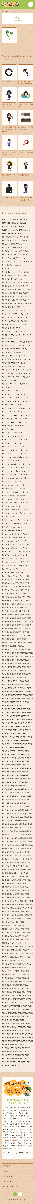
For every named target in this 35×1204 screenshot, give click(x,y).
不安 (16, 583)
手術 (27, 751)
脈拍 (16, 946)
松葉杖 (27, 799)
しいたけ (24, 384)
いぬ (27, 251)
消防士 (22, 845)
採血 (29, 761)
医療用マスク (7, 649)
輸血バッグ (7, 1006)
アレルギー (21, 244)
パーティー (28, 464)
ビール (5, 499)
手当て (21, 751)
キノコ (18, 331)
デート (5, 436)
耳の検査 (18, 932)
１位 (9, 219)
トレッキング (7, 453)
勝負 (19, 639)
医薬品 (21, 649)
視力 (19, 978)
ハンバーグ (18, 492)
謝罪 (27, 988)
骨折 (27, 1058)
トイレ (12, 447)
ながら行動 (15, 457)
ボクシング (7, 537)
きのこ (24, 331)
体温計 (27, 607)
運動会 (5, 1013)
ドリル (26, 447)
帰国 (19, 712)
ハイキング (26, 467)
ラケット (24, 555)
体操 (14, 607)
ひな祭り (25, 502)
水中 (25, 824)
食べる (15, 1048)
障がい (25, 1034)
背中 (21, 943)
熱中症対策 (13, 866)
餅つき (28, 1055)
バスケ (13, 474)
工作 (4, 712)
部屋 (4, 1020)
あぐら (5, 240)
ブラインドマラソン (10, 520)
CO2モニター (23, 223)
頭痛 (31, 1041)
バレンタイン (25, 481)
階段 (19, 1034)
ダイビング (25, 422)
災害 (4, 855)
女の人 (5, 684)
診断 (21, 985)
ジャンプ (22, 394)
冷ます (5, 628)
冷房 (4, 632)
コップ (21, 359)
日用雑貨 (6, 789)
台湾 (4, 660)
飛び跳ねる (7, 1048)
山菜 (11, 709)
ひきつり (13, 499)
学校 (29, 688)
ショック (14, 398)
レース (19, 569)
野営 (23, 1023)
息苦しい (6, 737)
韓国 (16, 1041)
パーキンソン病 (8, 464)
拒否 (9, 758)
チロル (24, 433)
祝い (26, 901)
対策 (31, 698)
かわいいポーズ (8, 331)
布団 (9, 712)
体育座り (11, 611)
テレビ (5, 443)
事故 (17, 593)
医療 (30, 642)
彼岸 (30, 723)
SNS (4, 233)
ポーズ (13, 534)
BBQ (9, 223)
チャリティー (17, 429)
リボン (5, 565)
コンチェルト (7, 370)
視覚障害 (14, 981)
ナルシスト (25, 457)
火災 (24, 852)
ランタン (6, 558)
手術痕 (5, 754)
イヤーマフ (15, 254)
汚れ (29, 827)
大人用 (5, 681)
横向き (15, 810)
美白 (17, 929)
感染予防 (11, 744)
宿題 (9, 698)
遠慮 (31, 1013)
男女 (27, 876)
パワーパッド (17, 485)
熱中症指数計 (24, 866)
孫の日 (18, 691)
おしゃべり (21, 279)
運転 (11, 1013)
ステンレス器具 (16, 408)
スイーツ (19, 401)
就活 (4, 705)
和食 (11, 667)
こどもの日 (7, 363)
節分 (22, 911)
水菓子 (5, 827)
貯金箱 (5, 995)
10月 (4, 219)
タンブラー (7, 429)
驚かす (17, 1058)
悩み (25, 737)
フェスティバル (26, 513)
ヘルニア (6, 534)
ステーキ (16, 405)
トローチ (17, 453)
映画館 (18, 789)
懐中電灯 (6, 747)
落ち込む (13, 964)
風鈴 (22, 1044)
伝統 (9, 607)
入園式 (19, 621)
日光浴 (19, 782)
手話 (11, 754)
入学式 (25, 621)
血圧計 (13, 974)
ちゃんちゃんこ (8, 433)
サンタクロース (21, 380)
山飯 (21, 709)
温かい (12, 848)
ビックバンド (7, 502)
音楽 (21, 1041)
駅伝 (4, 1058)
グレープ (21, 349)
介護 (4, 600)
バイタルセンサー (9, 471)
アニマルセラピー (21, 240)
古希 (31, 656)
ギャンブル (7, 342)
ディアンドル (20, 436)
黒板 (18, 1065)
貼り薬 (18, 995)
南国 (31, 653)
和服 (29, 663)
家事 (21, 695)
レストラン (7, 576)
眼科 (4, 897)
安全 (24, 691)
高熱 (21, 1062)
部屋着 (10, 1020)
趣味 (16, 999)
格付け (27, 803)
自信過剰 (19, 950)
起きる (5, 999)
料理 (26, 775)
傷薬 (8, 621)
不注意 (22, 583)
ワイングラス (20, 579)
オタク (13, 282)
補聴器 (5, 978)
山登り (5, 709)
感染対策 (19, 744)
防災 (9, 1034)
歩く (4, 817)
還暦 (27, 1016)
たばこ (5, 426)
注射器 (28, 834)
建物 (31, 719)
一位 (29, 579)
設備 (16, 985)
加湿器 (15, 635)
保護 (22, 614)
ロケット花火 (25, 576)
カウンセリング (8, 310)
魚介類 (5, 1065)
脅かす (10, 946)
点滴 (29, 855)
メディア (19, 548)
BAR (4, 223)
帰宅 (24, 712)
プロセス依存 (17, 527)
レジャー (20, 572)
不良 (15, 586)
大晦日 (17, 681)
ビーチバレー (14, 495)
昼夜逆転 (6, 793)
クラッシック (7, 345)
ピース (26, 492)
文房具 (20, 775)
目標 (4, 894)
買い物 (12, 995)
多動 (21, 677)
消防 (16, 845)
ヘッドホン (26, 530)
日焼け (5, 786)
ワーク (5, 579)
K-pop (18, 226)
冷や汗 (28, 628)
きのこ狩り (7, 335)
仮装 (4, 604)
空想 (11, 908)
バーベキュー (15, 467)
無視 (30, 859)
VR (9, 233)
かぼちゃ (25, 321)
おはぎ (29, 282)
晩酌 (27, 793)
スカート (27, 401)
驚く (22, 1058)
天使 (22, 681)
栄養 (18, 803)
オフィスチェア (16, 286)
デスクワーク (15, 440)
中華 (11, 590)
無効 (25, 859)
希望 (14, 712)
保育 (11, 614)
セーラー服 (26, 415)
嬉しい (5, 688)
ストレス (6, 412)
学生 (4, 691)
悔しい (13, 737)
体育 (4, 611)
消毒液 (5, 845)
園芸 (9, 674)
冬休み (29, 625)
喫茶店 (5, 670)
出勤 (16, 632)
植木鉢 (22, 806)
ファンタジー (14, 513)
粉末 (9, 915)
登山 (12, 887)
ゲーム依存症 (14, 352)
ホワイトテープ (18, 537)
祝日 (31, 901)
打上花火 (18, 754)
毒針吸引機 (18, 820)
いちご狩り (20, 251)
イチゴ (5, 251)
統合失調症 (7, 925)
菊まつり (6, 960)
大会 (11, 681)
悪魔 (24, 740)
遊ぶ (14, 1009)
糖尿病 (20, 915)
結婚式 (17, 922)
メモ (25, 548)
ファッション (22, 509)
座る (14, 719)
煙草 (18, 862)
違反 (26, 1013)
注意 (4, 838)
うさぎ (16, 261)
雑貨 (4, 1037)
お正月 (12, 296)
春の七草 (29, 789)
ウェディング (7, 261)
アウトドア (25, 237)
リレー (20, 565)
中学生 (5, 590)
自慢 (4, 953)
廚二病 (25, 719)
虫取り (18, 971)
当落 (20, 723)
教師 (14, 772)
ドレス (24, 450)
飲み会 (5, 1055)
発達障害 (6, 887)
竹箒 (25, 908)
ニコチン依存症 (15, 460)
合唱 (9, 660)
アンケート (7, 247)
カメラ (10, 324)
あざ (11, 240)
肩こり (15, 943)
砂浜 (23, 897)
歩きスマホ (27, 813)
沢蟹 (14, 831)
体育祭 (18, 611)
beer (15, 223)
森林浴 (10, 806)
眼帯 (27, 894)
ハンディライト (23, 488)
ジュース (6, 398)
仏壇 (16, 600)
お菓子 (26, 300)
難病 (9, 1037)
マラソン (14, 544)
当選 (25, 723)
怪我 (4, 733)
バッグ (28, 478)
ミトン (5, 548)
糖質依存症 (28, 915)
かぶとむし (16, 321)
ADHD (20, 219)
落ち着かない (22, 960)
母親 (11, 820)
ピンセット (7, 506)
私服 (9, 904)
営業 (11, 670)
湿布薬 (23, 848)
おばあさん (21, 282)
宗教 (29, 691)
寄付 (14, 698)
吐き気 (20, 660)
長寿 (13, 1030)
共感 (14, 625)
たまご (12, 426)
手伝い (15, 751)
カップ (5, 317)
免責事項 (5, 1171)
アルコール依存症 (9, 244)
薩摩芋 (8, 967)
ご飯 (15, 370)
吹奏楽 (5, 663)
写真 (19, 625)
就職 (9, 705)
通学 (30, 1006)
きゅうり (16, 342)
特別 (30, 869)
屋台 (14, 705)
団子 (16, 670)
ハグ (27, 471)
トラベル (19, 447)
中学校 (28, 586)
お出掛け (6, 293)
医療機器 (14, 646)
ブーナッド (16, 506)
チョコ (18, 433)
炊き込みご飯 (12, 855)
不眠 (27, 583)
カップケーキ (14, 317)
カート (22, 307)
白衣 (4, 890)
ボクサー (27, 534)
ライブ (17, 555)
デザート (6, 440)
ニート (5, 460)
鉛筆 (29, 1027)
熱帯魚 (5, 869)
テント (12, 443)
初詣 (4, 635)
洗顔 (21, 838)
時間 (22, 793)
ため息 (18, 426)
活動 (4, 841)
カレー (20, 328)
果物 (9, 803)
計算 (25, 981)
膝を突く (11, 950)
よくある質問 (7, 1176)
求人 (21, 827)
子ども (12, 688)
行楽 (19, 974)
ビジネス (21, 499)
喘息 (24, 667)
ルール (26, 565)
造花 (4, 1009)
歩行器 (10, 817)
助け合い (23, 635)
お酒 (25, 303)
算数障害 (16, 911)
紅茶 (9, 918)
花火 (16, 957)
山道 (16, 709)
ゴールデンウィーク (18, 356)
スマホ (18, 415)
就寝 (27, 702)
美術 (22, 929)
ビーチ (5, 495)
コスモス (14, 359)
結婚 (11, 922)
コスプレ (6, 359)
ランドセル (15, 558)
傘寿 (24, 618)
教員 (9, 772)
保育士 (17, 614)
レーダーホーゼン (9, 572)
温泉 (17, 848)
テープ (12, 436)
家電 (4, 698)
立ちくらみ (18, 908)
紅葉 (14, 918)
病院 (19, 880)
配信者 (17, 1020)
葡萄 (24, 964)
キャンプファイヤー (18, 338)
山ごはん (25, 705)
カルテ (13, 328)
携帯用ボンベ (24, 765)
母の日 (5, 820)
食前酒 (17, 1051)
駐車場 (10, 1058)
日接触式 (26, 782)
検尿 (4, 810)
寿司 (4, 702)
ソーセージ (20, 419)
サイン (27, 373)
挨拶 (4, 761)
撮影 (9, 768)
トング (24, 453)
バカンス (20, 471)
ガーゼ (15, 307)
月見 (9, 796)
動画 (9, 639)
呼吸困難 (18, 663)
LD (23, 226)
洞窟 (26, 838)
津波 (31, 838)
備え (29, 618)
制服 (9, 635)
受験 (26, 656)
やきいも (27, 551)
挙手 (29, 758)
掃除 (14, 761)
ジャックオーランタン (10, 391)
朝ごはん (20, 796)
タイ (27, 419)
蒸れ (29, 964)
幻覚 (21, 716)
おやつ (20, 289)
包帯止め (6, 642)
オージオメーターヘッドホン (13, 272)
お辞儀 (20, 303)
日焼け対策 (13, 786)
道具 (16, 1013)
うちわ (23, 261)
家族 (31, 695)
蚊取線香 (6, 974)
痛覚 (9, 883)
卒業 (14, 653)
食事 (4, 1051)
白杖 (27, 887)
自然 (16, 953)
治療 (24, 831)
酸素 (22, 1020)
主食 (16, 590)
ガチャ (18, 314)
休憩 (19, 604)
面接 (11, 1041)
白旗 (22, 887)
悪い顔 (5, 740)
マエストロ (13, 541)
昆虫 (12, 789)
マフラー (6, 544)
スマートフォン (8, 415)
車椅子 (15, 1002)
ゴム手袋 (6, 366)
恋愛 (16, 733)
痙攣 (24, 880)
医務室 (20, 642)
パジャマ (6, 474)
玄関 (11, 873)
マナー (28, 541)
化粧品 (13, 642)
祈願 (21, 901)
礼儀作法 (9, 901)
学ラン (23, 688)
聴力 (11, 936)
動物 (4, 639)
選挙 (9, 1016)
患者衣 (20, 737)
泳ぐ (9, 838)
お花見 (20, 300)
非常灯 (5, 1041)
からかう (6, 328)
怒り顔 (17, 730)
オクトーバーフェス (10, 275)
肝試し (5, 943)
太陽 (27, 681)
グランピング (25, 345)
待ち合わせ (7, 726)
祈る (16, 901)
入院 (4, 625)
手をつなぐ (7, 751)
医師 (25, 642)
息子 (26, 733)
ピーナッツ (25, 495)
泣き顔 (12, 834)
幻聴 (16, 716)
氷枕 (11, 827)
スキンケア (7, 405)
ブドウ (20, 516)
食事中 (10, 1051)
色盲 (31, 953)
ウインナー (23, 258)
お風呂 (5, 307)
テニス (24, 440)
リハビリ (25, 562)
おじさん (13, 279)
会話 (29, 604)
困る (4, 674)
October (29, 230)
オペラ (26, 286)
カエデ (18, 310)
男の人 (15, 876)
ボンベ (27, 537)
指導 (24, 758)
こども (28, 359)
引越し (15, 723)
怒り (11, 730)
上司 (11, 583)
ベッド (18, 530)
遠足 (4, 1016)
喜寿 (29, 667)
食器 (22, 1051)
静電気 (30, 1037)
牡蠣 (17, 869)
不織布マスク (7, 586)
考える (10, 932)
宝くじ (5, 695)
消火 (11, 845)
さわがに (27, 377)
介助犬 (30, 597)
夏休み (5, 677)
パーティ (19, 464)
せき (4, 419)
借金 (9, 618)
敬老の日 (26, 772)
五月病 (5, 597)
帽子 (29, 712)
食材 (27, 1051)
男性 (4, 880)
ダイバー (16, 422)
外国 (16, 677)
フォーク (6, 516)
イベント (6, 254)
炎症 (24, 855)
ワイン (12, 579)
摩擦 (4, 768)
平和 (4, 716)
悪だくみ (13, 740)
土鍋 (14, 674)
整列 (9, 775)
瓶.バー (17, 873)
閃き (18, 1030)
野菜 (29, 1023)
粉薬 (14, 915)
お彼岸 (26, 293)
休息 (14, 604)
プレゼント (7, 527)
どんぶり (6, 457)
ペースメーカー (8, 530)
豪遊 (19, 992)
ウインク (14, 258)
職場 (17, 939)
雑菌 (31, 1034)
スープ (12, 401)
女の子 (12, 684)
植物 (27, 806)
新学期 (12, 779)
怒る (22, 730)
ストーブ (27, 408)
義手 (27, 929)
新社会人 (19, 779)
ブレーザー (15, 523)
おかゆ (27, 272)
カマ (4, 324)
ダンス (25, 426)
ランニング (25, 558)
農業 (14, 1006)
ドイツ (5, 447)
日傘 (13, 782)
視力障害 (6, 981)
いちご (12, 251)
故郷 (19, 768)
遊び (9, 1009)
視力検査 (26, 978)
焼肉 (9, 862)
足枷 (21, 999)
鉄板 (21, 1027)
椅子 (16, 806)
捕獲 (9, 761)
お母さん (19, 296)
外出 (11, 677)
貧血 (29, 992)
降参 (14, 1034)
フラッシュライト (25, 520)
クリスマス (12, 349)
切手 (27, 632)
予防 (4, 593)
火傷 (19, 852)
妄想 (22, 684)
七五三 (5, 583)
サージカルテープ (25, 370)
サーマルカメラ (18, 373)
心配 (14, 726)
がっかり (25, 314)
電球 (14, 1037)
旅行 (4, 782)
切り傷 (22, 632)
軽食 (26, 1002)
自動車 (26, 950)
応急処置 (27, 726)
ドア (17, 443)
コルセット (15, 366)
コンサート (25, 366)
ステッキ (6, 408)
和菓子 (5, 667)
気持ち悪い (15, 824)
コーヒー (6, 356)
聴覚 (4, 939)
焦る (4, 862)
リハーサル (16, 562)
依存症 (5, 614)
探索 (16, 765)
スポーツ (22, 412)
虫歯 (23, 971)
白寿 (17, 887)
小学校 (10, 702)
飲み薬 (18, 1055)
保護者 (28, 614)
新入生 (5, 779)
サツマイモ (18, 377)
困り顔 (27, 670)
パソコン (6, 478)
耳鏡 (29, 932)
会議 (4, 607)
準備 (4, 852)
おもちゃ (13, 289)
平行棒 (10, 716)
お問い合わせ (7, 1181)
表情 (24, 974)
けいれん (24, 352)
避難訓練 (21, 1016)
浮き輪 (10, 841)
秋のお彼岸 (20, 904)
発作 (19, 883)
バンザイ (6, 488)
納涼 (19, 918)
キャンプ (6, 338)
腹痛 (4, 950)
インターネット (26, 254)
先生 (13, 621)
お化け (13, 293)
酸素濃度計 (16, 1023)
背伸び (27, 943)
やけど (5, 555)
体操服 (20, 607)
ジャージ (13, 387)
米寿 (4, 915)
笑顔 (30, 908)
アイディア (7, 237)
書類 (4, 796)
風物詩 (12, 1044)
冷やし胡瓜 (13, 628)
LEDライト (7, 230)
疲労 (9, 880)
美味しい (6, 929)
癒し (14, 883)
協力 (26, 653)
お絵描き (13, 300)
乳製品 (22, 590)
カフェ (29, 317)
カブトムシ (7, 321)
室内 (16, 695)
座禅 (19, 719)
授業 (19, 761)
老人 (4, 932)
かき (23, 310)
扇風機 (18, 747)
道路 (21, 1013)
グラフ (16, 345)
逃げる (20, 1006)
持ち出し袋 (17, 758)
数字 (4, 775)
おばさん (6, 286)
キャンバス (28, 335)
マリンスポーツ (24, 544)
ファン (5, 513)
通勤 (25, 1006)
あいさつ (21, 233)
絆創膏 (5, 922)
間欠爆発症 (25, 1030)
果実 (4, 803)
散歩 (19, 772)
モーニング (7, 551)
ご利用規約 (6, 1166)
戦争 (12, 747)
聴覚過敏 (11, 939)
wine (14, 233)
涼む (31, 845)
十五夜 (28, 649)
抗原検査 (26, 754)
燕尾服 (12, 869)
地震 (19, 674)
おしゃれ (6, 282)
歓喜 (9, 813)
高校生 (10, 1062)
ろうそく (16, 576)
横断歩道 (23, 810)
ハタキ (13, 478)
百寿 (9, 890)
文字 (14, 775)
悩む (30, 737)
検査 (9, 810)
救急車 (30, 768)
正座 (14, 813)
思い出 (28, 730)
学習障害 (11, 691)
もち (14, 551)
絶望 (14, 925)
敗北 (4, 772)
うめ (4, 265)
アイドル (16, 237)
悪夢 (19, 740)
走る (24, 995)
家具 (26, 695)
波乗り (5, 834)
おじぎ (5, 279)
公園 (9, 625)
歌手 (4, 813)
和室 (24, 663)
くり (4, 349)
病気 (14, 880)
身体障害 (28, 999)
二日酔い (24, 593)
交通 (11, 597)
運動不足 (26, 1009)
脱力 (21, 946)
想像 (4, 744)
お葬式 (5, 303)
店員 (9, 719)
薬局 (21, 967)
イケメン (25, 247)
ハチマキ (21, 478)
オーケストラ (7, 268)
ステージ (24, 405)
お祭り (5, 300)
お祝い (26, 296)
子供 (17, 688)
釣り (9, 1027)
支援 (14, 768)
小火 (22, 702)
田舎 (4, 876)
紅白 (4, 918)
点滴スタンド (7, 859)
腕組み (30, 946)
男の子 (22, 876)
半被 (4, 653)
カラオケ (27, 324)
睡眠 (14, 897)
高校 (4, 1062)
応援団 (5, 730)
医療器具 (6, 646)
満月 (29, 848)
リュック (13, 565)
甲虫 (9, 876)
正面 (19, 813)
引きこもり (7, 723)
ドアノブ (24, 443)
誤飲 (9, 988)
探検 (11, 765)
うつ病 (29, 261)
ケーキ (28, 349)
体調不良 (26, 611)
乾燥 (27, 590)
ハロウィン (7, 485)
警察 (4, 992)
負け (24, 992)
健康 (14, 618)
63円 (15, 219)
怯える (10, 733)
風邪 (17, 1044)
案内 (4, 806)
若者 (21, 957)
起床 (11, 999)
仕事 (21, 600)
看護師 (17, 894)
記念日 (10, 985)
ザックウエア (7, 377)
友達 (16, 656)
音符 (26, 1041)
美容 (12, 929)
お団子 (20, 293)
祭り (4, 904)
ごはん (15, 363)
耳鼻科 (5, 936)
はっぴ (5, 481)
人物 (24, 597)
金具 (4, 1027)
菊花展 (13, 960)
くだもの (24, 342)
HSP (12, 226)
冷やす (21, 628)
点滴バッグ (18, 859)
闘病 (4, 1034)
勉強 (29, 635)
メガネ (12, 548)
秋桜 (27, 904)
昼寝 (12, 793)
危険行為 (6, 656)
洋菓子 (15, 838)
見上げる (13, 978)
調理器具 (16, 988)
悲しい (30, 740)
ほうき (20, 534)
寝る (19, 698)
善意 (16, 667)
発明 (24, 883)
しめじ (5, 387)
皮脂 (19, 890)
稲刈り (5, 908)
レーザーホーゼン (9, 569)
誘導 (4, 988)
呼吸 (11, 663)
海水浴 (30, 841)
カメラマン (18, 324)
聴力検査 (18, 936)
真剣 (22, 894)
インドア (6, 258)
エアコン (11, 265)
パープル (6, 467)
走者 (29, 995)
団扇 (21, 670)
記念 (4, 985)
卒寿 (9, 653)
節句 (27, 911)
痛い (29, 880)
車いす (8, 1002)
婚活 (27, 684)
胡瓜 (4, 946)
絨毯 (22, 922)
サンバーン (15, 384)
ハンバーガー (7, 492)
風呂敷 (5, 1044)
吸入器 (27, 660)
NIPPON (22, 230)
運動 (19, 1009)
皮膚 (24, 890)
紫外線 (29, 918)
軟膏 (21, 1002)
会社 (24, 604)
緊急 (19, 925)
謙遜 (22, 988)
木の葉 (5, 799)
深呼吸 (5, 848)
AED (26, 219)
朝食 (26, 796)
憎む (30, 744)
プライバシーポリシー (10, 1186)
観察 (20, 981)
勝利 (14, 639)
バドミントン (14, 481)
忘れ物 (20, 726)
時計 (17, 793)
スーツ (5, 401)
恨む (21, 733)
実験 (11, 695)
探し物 (5, 765)
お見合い (13, 303)
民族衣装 (6, 824)
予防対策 (11, 593)
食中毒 (28, 1048)
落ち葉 (5, 964)
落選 (19, 964)
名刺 (14, 660)
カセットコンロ (8, 314)
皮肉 (14, 890)
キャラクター (17, 335)
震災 (24, 1037)
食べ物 (21, 1048)
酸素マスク (7, 1023)
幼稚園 (27, 716)
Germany (6, 226)
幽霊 (4, 719)
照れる (24, 862)
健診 (19, 618)
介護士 (10, 600)
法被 (29, 831)
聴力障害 (26, 936)
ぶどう (13, 516)
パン (25, 485)
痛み (4, 883)
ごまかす (22, 363)
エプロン (19, 265)
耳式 (24, 932)
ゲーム (5, 352)
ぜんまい (11, 419)
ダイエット (7, 422)
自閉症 (22, 953)
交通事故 (18, 597)
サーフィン (7, 373)
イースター (16, 247)
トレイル (17, 450)
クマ (30, 342)
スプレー (14, 412)
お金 (30, 303)
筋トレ (5, 911)
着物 (9, 897)
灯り (29, 852)
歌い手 (30, 810)
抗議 (4, 758)
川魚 (29, 709)
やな (11, 555)
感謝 (25, 744)
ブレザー (24, 523)
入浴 (31, 621)
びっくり (17, 502)
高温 (16, 1062)
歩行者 (17, 817)
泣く (17, 834)
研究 (28, 897)
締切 (24, 925)
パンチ (13, 488)
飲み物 (12, 1055)
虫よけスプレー (8, 971)
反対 (21, 656)
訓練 (30, 981)
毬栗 (25, 820)
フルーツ (6, 523)
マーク (5, 541)
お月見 (5, 296)
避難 (14, 1016)
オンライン (28, 289)
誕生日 (27, 985)
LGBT (15, 230)
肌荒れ (27, 939)
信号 (4, 618)
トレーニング (7, 450)
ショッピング (24, 398)
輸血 (31, 1002)
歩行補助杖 (25, 817)
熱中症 (5, 866)
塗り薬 (25, 674)
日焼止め (22, 786)
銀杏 (4, 1030)
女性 (17, 684)
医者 (15, 649)
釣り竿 (15, 1027)
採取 (24, 761)
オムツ (5, 289)
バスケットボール (24, 474)
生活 (23, 873)
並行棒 (21, 586)
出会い (10, 632)
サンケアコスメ (8, 380)
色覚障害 (6, 957)
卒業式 (20, 653)
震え (19, 1037)
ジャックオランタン (10, 394)
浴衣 (16, 841)
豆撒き (10, 992)
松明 (21, 799)
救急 (24, 768)
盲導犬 (10, 894)
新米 (25, 779)
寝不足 (25, 698)
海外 (24, 841)
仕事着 (27, 600)
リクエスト (7, 562)
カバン (23, 317)
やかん (20, 551)
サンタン (6, 384)
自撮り (10, 953)
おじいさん (23, 275)
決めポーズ (7, 831)
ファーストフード (9, 509)
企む (9, 604)
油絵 (19, 831)
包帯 (24, 639)
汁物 (16, 827)
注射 (22, 834)
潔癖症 (10, 852)
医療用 (21, 646)
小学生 (17, 702)
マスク (21, 541)
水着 (30, 824)
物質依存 (24, 869)
